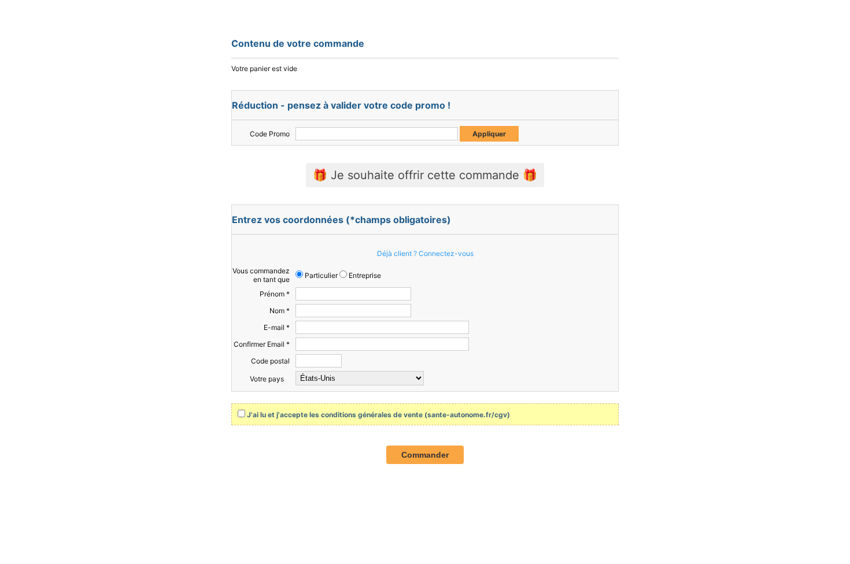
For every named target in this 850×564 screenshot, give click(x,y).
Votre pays (267, 378)
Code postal (270, 361)
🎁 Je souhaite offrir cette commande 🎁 (425, 175)
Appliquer (489, 133)
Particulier (320, 275)
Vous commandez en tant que (261, 275)
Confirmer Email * (262, 344)
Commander (425, 454)
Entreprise (364, 275)
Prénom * (275, 294)
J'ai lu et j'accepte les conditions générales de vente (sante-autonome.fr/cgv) (378, 414)
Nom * (279, 310)
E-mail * (277, 327)
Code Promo (270, 133)
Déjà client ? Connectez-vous (425, 253)
